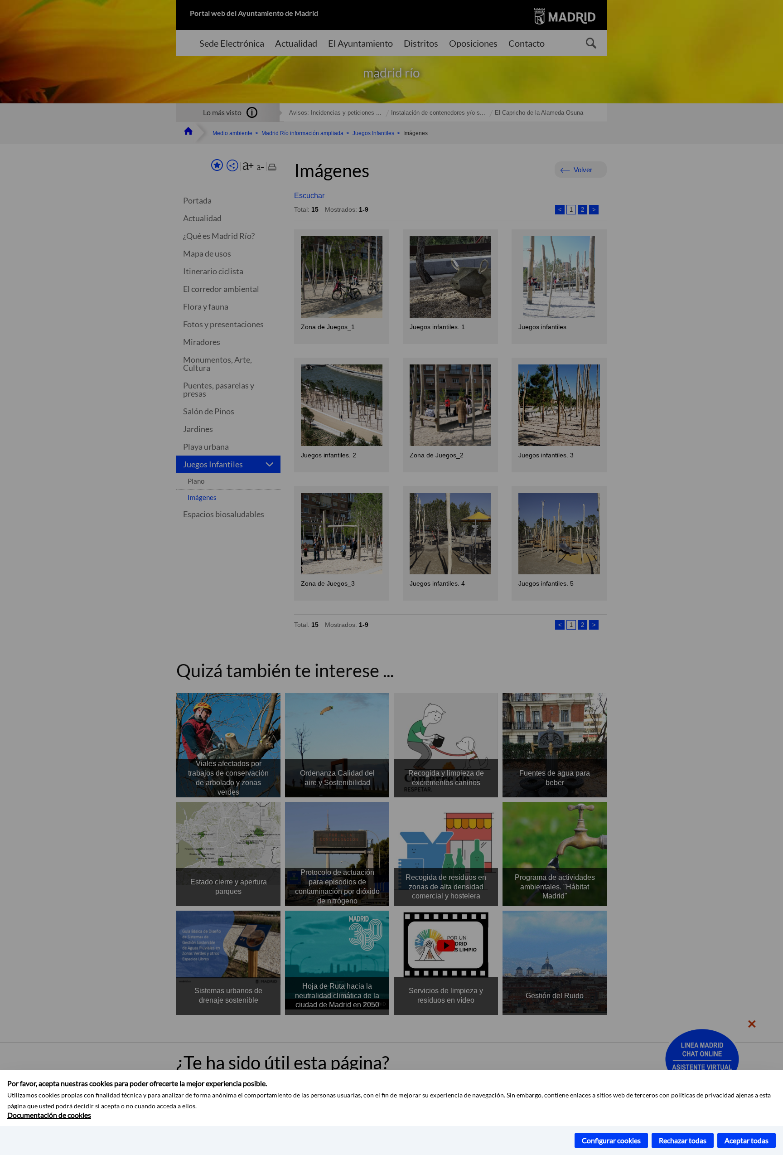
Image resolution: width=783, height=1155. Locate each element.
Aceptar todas (746, 1140)
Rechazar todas (682, 1140)
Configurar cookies (611, 1140)
